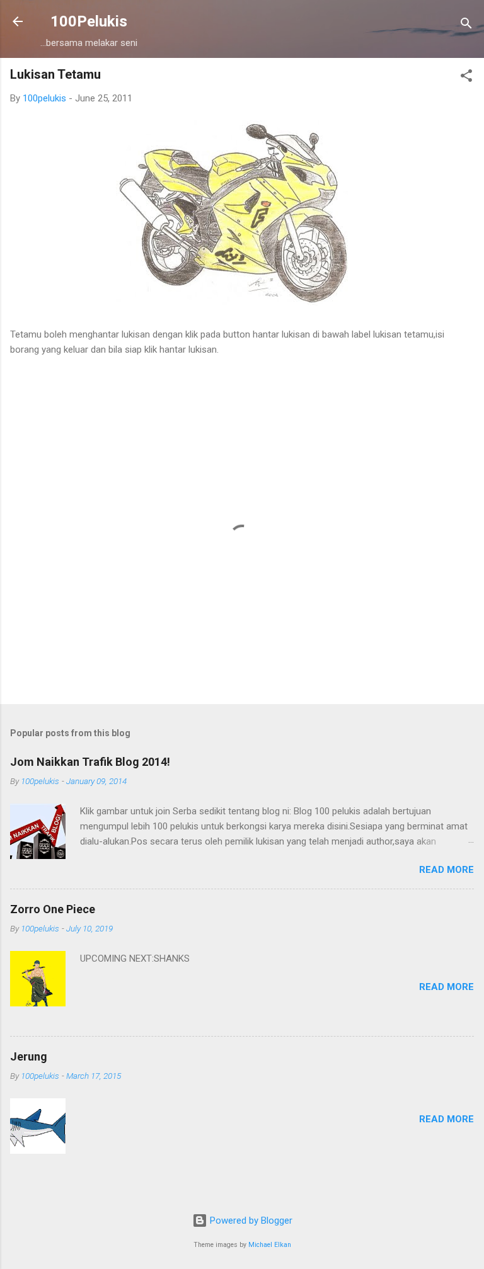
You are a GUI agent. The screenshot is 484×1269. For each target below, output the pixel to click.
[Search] (466, 25)
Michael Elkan (269, 1245)
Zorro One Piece (52, 909)
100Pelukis (88, 21)
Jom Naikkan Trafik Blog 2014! (90, 761)
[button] (466, 78)
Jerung (28, 1056)
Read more (446, 869)
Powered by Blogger (249, 1220)
